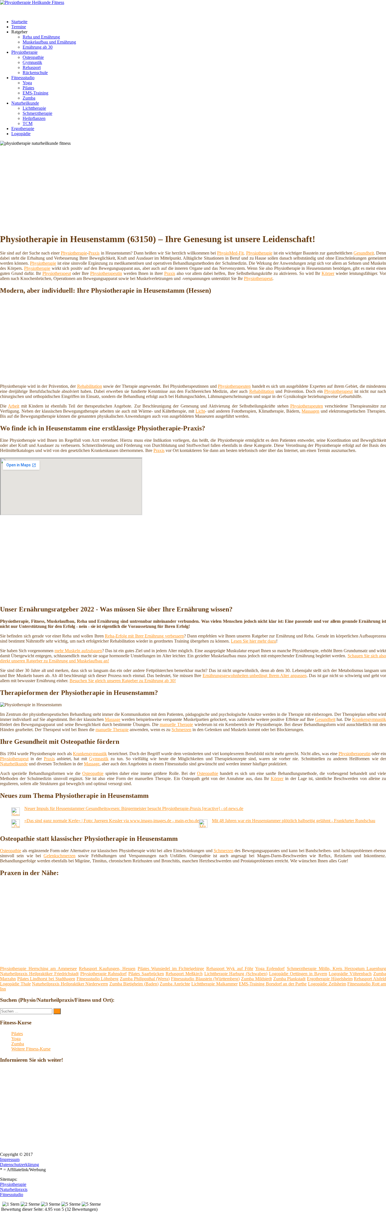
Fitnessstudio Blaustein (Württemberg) (205, 978)
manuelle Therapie (176, 724)
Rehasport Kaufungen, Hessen (107, 968)
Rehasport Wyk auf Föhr (229, 968)
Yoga (27, 82)
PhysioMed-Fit (230, 253)
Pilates (28, 87)
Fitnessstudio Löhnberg (98, 978)
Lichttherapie (34, 108)
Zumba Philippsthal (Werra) (145, 978)
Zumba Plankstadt (289, 978)
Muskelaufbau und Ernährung (49, 42)
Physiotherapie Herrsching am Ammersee (38, 968)
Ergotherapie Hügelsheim (330, 978)
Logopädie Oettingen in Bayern (298, 973)
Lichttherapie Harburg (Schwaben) (236, 973)
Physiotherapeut (56, 273)
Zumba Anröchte (175, 983)
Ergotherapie (22, 128)
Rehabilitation (89, 386)
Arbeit (13, 406)
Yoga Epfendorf (270, 968)
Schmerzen (181, 729)
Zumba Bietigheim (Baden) (134, 983)
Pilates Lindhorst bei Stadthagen (46, 978)
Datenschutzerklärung (19, 1164)
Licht (200, 411)
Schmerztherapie (37, 113)
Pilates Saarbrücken (146, 973)
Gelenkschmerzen (59, 855)
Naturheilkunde (25, 103)
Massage (112, 719)
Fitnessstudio (22, 77)
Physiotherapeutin (106, 273)
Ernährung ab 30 (38, 47)
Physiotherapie (24, 52)
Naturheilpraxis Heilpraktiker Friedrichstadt (39, 973)
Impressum (9, 1159)
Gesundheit (364, 253)
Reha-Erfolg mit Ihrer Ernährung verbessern (144, 636)
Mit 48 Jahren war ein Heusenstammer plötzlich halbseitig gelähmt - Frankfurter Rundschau (293, 820)
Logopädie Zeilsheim (327, 983)
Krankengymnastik (369, 719)
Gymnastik (32, 62)
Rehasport (32, 67)
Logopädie (21, 133)
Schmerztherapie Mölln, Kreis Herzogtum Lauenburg (336, 968)
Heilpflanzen (34, 118)
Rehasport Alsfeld (370, 978)
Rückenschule (35, 72)
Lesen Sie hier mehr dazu (253, 641)
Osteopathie (33, 57)
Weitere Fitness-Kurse (31, 1048)
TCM (27, 123)
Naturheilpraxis (13, 1189)
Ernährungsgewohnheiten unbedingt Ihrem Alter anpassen (255, 675)
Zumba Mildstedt (256, 978)
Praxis (93, 253)
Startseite (19, 21)
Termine (18, 26)
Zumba (29, 98)
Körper (328, 273)
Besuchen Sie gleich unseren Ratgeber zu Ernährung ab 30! (123, 680)
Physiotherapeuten (234, 386)
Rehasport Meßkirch (184, 973)
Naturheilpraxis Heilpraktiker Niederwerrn (70, 983)
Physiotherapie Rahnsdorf (103, 973)
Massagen (310, 411)
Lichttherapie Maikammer (214, 983)
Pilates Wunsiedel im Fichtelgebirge (171, 968)
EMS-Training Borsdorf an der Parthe (273, 983)
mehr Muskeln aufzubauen (78, 650)
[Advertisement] (173, 188)
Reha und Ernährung (41, 37)
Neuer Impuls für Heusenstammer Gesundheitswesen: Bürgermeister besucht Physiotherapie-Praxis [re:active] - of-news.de (133, 808)
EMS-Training (35, 93)
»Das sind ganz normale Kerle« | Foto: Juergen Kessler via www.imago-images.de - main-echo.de (111, 820)
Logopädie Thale (15, 983)
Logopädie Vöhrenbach (350, 973)
